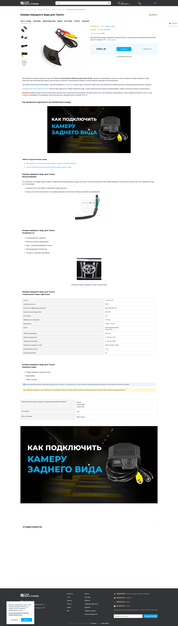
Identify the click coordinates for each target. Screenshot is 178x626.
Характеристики (49, 21)
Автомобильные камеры (43, 9)
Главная (22, 9)
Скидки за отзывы (90, 611)
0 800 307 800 (120, 593)
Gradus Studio (105, 623)
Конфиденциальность (91, 604)
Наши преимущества (91, 614)
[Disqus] (89, 553)
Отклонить (14, 620)
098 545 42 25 (120, 602)
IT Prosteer (93, 623)
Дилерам (87, 607)
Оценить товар (110, 26)
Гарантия (85, 21)
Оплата (77, 21)
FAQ (68, 611)
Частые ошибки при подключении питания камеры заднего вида (48, 167)
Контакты (70, 593)
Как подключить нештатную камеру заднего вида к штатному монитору (51, 163)
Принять (26, 620)
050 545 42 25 (120, 598)
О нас (68, 597)
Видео (59, 21)
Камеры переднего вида (58, 9)
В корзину (124, 49)
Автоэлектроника (30, 9)
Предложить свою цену (125, 56)
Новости (69, 600)
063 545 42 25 (120, 606)
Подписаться (149, 616)
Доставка (68, 21)
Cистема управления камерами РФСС (35, 89)
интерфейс (68, 85)
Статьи (69, 604)
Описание (37, 21)
